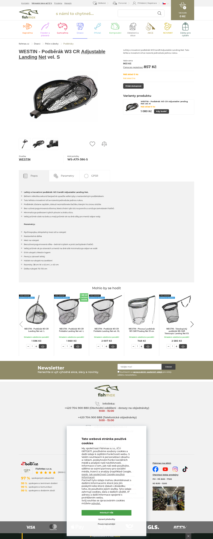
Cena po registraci (133, 67)
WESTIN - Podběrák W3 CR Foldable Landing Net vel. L (71, 330)
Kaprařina (27, 33)
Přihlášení (142, 3)
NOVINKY (168, 33)
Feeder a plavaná (45, 34)
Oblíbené (102, 3)
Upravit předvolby (106, 519)
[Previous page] (21, 324)
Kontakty (25, 3)
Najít (159, 13)
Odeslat (168, 367)
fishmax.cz (29, 14)
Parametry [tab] (67, 176)
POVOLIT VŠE (106, 513)
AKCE (150, 33)
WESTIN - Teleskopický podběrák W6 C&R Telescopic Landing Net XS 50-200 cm (177, 331)
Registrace (152, 3)
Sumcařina (62, 33)
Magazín (68, 3)
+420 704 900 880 (77, 408)
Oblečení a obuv (133, 34)
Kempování (115, 33)
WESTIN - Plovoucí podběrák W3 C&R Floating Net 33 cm (142, 330)
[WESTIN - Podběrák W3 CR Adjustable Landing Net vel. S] (64, 97)
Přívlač (97, 33)
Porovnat (121, 3)
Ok (188, 536)
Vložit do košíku (43, 346)
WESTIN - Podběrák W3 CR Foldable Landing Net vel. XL (107, 330)
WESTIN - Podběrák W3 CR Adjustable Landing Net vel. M (164, 103)
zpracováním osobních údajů (147, 372)
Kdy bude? (161, 111)
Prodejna (58, 3)
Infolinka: (108, 404)
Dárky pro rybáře (185, 34)
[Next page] (192, 324)
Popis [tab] (34, 176)
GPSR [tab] (94, 176)
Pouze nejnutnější (106, 524)
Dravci (80, 33)
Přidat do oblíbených (92, 144)
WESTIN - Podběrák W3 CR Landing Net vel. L (36, 330)
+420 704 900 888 (89, 417)
